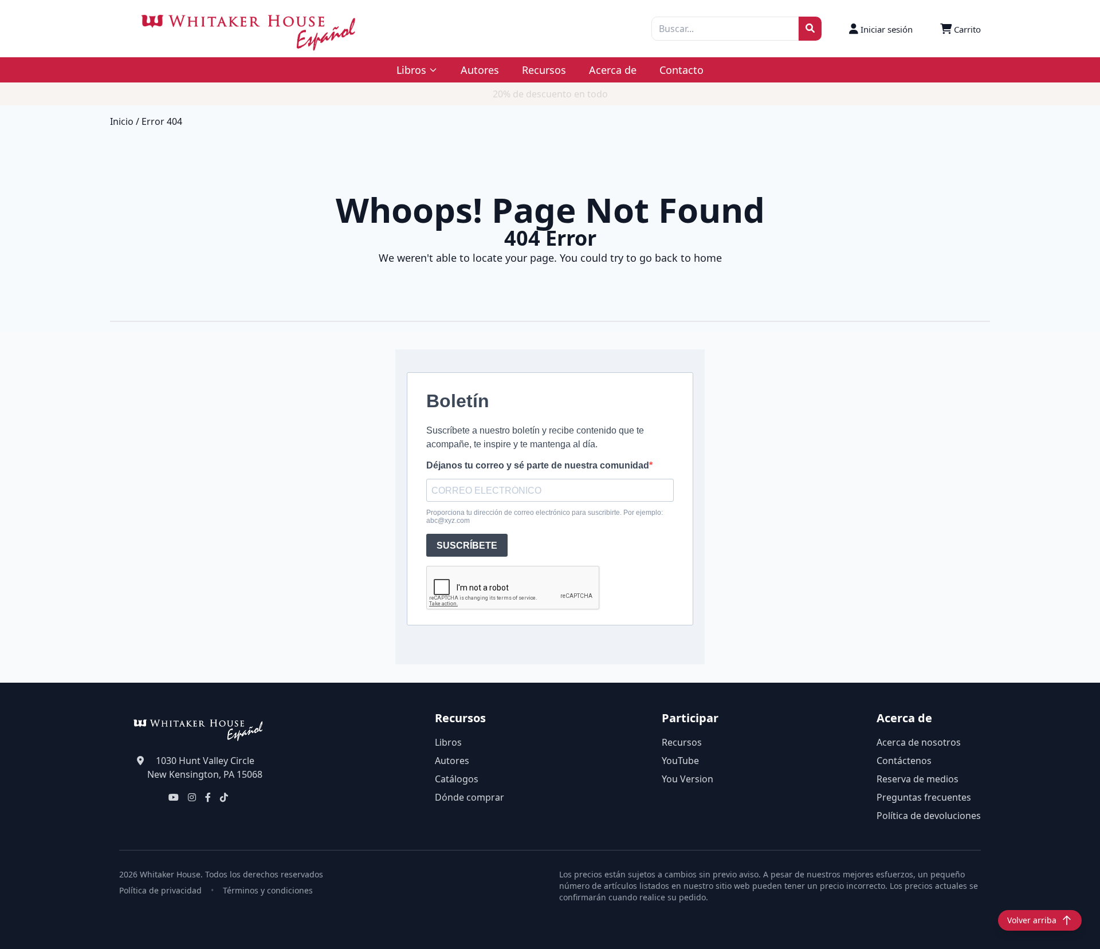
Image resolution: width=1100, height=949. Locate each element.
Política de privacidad (160, 890)
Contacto (681, 70)
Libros (448, 742)
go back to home (680, 258)
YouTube (680, 760)
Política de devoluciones (929, 815)
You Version (687, 779)
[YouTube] (173, 797)
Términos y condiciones (268, 890)
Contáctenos (904, 760)
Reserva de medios (917, 779)
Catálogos (456, 779)
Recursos (544, 70)
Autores (480, 70)
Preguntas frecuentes (924, 797)
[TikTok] (224, 797)
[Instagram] (192, 797)
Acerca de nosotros (919, 742)
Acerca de (613, 70)
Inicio (121, 121)
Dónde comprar (469, 797)
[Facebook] (208, 797)
